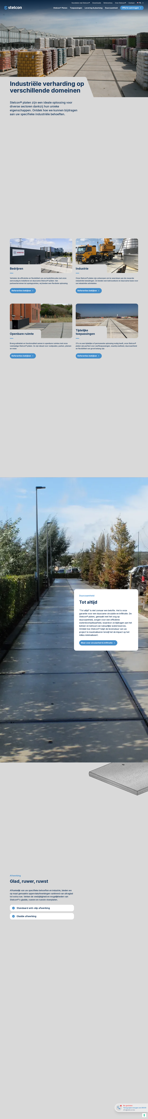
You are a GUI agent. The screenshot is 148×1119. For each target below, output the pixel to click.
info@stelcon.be (129, 1110)
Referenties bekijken (21, 291)
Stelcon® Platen (60, 8)
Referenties (108, 3)
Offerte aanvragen (130, 8)
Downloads (96, 3)
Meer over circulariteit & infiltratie (97, 643)
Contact (131, 3)
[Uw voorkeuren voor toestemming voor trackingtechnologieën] (144, 1115)
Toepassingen (76, 8)
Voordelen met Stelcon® (81, 3)
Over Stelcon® (120, 3)
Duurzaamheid (111, 8)
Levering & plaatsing (93, 8)
